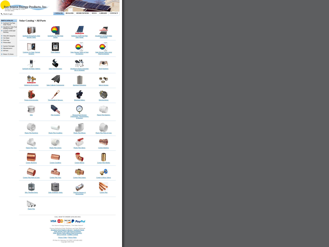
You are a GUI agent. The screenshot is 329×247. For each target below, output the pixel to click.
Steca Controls (61, 234)
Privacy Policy (62, 237)
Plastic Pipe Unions (55, 148)
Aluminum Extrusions (79, 85)
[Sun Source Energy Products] (26, 11)
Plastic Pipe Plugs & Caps (104, 133)
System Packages (9, 46)
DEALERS (70, 13)
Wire (31, 115)
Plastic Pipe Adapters (103, 115)
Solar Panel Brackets (55, 68)
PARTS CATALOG (7, 20)
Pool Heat (6, 40)
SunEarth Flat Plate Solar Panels (9, 23)
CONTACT (114, 13)
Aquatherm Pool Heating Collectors (62, 230)
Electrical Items (103, 100)
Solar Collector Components (55, 85)
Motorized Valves (79, 100)
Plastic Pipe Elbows (80, 133)
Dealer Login (7, 14)
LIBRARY (103, 13)
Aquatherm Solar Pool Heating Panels (10, 27)
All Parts (5, 50)
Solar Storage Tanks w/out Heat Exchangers (103, 53)
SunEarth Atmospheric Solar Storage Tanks (31, 36)
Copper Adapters (103, 148)
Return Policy (72, 237)
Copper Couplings (55, 162)
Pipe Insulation (55, 115)
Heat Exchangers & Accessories (79, 193)
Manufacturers (7, 48)
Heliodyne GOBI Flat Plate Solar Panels (79, 36)
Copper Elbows (79, 162)
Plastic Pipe (31, 209)
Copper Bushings (31, 162)
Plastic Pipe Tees (31, 148)
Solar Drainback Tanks (55, 192)
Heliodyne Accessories (31, 85)
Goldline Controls (72, 234)
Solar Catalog (27, 20)
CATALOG (59, 13)
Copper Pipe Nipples (103, 162)
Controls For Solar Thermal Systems (31, 53)
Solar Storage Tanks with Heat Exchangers (67, 231)
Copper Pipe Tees (55, 177)
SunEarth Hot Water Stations (31, 68)
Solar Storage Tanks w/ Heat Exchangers (79, 53)
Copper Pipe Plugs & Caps (31, 177)
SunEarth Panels (79, 230)
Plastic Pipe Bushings (31, 133)
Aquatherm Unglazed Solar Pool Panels (103, 36)
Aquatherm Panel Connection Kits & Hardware (79, 69)
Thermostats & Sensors (55, 100)
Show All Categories (9, 36)
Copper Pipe (103, 192)
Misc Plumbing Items (31, 192)
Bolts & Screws (103, 85)
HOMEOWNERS (82, 13)
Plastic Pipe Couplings (55, 133)
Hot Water (6, 38)
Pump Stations (55, 52)
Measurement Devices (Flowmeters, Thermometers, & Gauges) (79, 116)
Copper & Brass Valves (103, 177)
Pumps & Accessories (31, 100)
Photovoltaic (7, 42)
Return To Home (8, 54)
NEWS (94, 13)
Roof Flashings (103, 68)
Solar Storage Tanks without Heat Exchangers (67, 233)
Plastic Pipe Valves (79, 148)
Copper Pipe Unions (79, 177)
